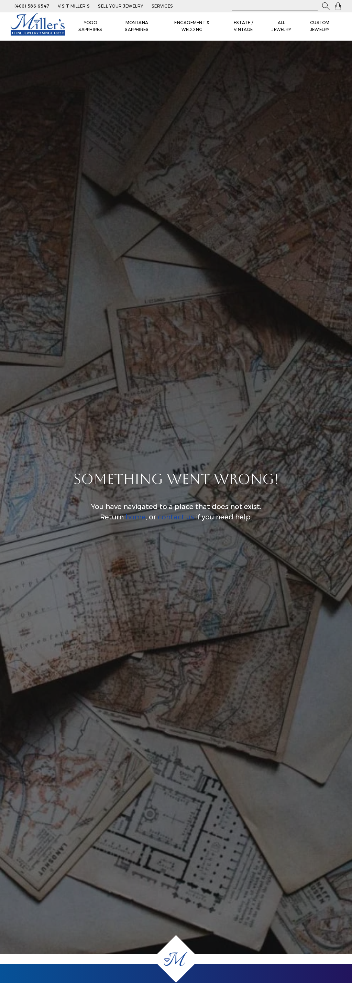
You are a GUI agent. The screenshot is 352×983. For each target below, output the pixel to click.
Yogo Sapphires (90, 26)
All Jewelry (281, 26)
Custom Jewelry (320, 26)
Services (162, 6)
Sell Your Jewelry (120, 6)
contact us (176, 517)
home (135, 517)
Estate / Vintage (243, 26)
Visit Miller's (74, 6)
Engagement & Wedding (191, 26)
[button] (326, 6)
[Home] (176, 959)
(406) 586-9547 (32, 6)
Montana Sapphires (136, 26)
